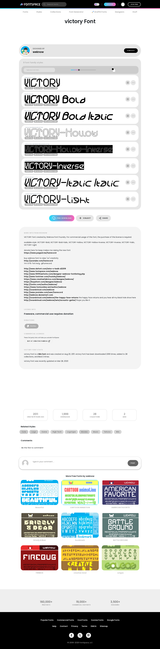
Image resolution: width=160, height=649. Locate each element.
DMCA (93, 626)
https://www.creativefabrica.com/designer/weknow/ (49, 279)
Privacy (74, 626)
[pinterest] (88, 635)
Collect (87, 218)
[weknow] (26, 51)
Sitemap (104, 626)
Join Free (134, 4)
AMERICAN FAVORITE (120, 507)
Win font (42, 354)
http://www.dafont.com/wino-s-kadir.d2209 (45, 268)
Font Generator (76, 12)
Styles (39, 12)
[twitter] (80, 635)
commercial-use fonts (81, 605)
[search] (54, 4)
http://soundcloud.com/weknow (39, 289)
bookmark (80, 540)
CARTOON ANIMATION (80, 507)
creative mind (80, 573)
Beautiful (39, 507)
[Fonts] (30, 4)
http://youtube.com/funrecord (38, 260)
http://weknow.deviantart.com (38, 295)
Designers (119, 12)
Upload (109, 4)
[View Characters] (127, 82)
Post (133, 463)
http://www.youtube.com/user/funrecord (43, 292)
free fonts (46, 605)
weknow (38, 52)
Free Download (64, 218)
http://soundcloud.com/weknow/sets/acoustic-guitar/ (50, 300)
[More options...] (133, 82)
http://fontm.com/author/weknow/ (40, 284)
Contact (131, 50)
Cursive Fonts (97, 620)
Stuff (134, 12)
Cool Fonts (83, 620)
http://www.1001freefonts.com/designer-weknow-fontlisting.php (54, 274)
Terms (84, 626)
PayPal (33, 326)
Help (54, 626)
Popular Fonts (47, 620)
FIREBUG (39, 573)
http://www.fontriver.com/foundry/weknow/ (45, 276)
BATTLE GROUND (120, 540)
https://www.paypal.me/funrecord (40, 253)
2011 (35, 414)
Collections (55, 12)
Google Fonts (113, 620)
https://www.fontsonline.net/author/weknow (45, 287)
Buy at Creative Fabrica (37, 341)
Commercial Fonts (65, 620)
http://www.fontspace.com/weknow (41, 271)
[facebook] (71, 635)
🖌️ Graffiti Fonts (99, 12)
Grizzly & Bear (39, 540)
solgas (120, 573)
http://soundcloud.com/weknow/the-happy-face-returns (51, 297)
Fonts (25, 12)
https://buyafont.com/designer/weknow (43, 282)
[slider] (79, 70)
